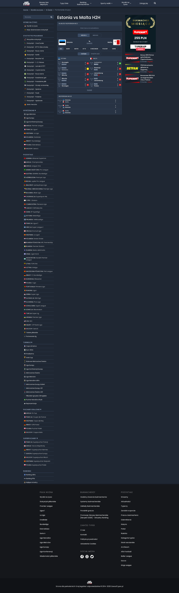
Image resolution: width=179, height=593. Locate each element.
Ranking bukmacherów (83, 3)
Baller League (126, 556)
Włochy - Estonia (64, 78)
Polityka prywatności (88, 539)
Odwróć (89, 43)
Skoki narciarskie (128, 542)
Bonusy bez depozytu (44, 3)
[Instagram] (87, 556)
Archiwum (125, 547)
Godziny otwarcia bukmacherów (93, 497)
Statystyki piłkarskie (48, 501)
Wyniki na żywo (125, 3)
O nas (82, 530)
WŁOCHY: (32, 149)
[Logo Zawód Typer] (26, 3)
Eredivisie (43, 520)
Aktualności (125, 501)
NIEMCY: (33, 141)
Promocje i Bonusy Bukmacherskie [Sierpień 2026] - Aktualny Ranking (94, 516)
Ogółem (83, 54)
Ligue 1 (42, 510)
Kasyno (124, 524)
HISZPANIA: (32, 133)
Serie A (42, 533)
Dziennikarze (126, 520)
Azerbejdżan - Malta (98, 62)
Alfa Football (126, 551)
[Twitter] (92, 556)
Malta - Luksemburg (98, 78)
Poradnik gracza (87, 510)
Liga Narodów (45, 538)
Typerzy (124, 506)
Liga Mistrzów (31, 114)
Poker (123, 529)
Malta (110, 42)
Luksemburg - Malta (98, 72)
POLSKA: (33, 145)
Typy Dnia (64, 3)
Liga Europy (30, 118)
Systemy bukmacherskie (90, 501)
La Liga (42, 515)
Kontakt (83, 534)
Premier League (46, 506)
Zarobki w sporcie (128, 510)
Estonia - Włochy (64, 72)
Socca (123, 560)
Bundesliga (44, 524)
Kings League (126, 565)
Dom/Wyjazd (95, 54)
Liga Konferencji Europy (34, 122)
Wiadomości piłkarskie (49, 556)
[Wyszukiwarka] (155, 3)
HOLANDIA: (33, 137)
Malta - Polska (95, 83)
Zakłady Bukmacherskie (90, 506)
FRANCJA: (32, 129)
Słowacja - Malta (96, 67)
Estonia (70, 42)
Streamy (124, 497)
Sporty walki (106, 3)
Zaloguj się (144, 3)
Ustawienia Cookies (88, 544)
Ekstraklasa (44, 529)
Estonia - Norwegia (65, 83)
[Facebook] (82, 556)
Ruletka (124, 533)
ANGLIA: (34, 126)
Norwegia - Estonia (65, 62)
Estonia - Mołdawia (65, 67)
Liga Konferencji (46, 551)
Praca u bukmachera (129, 515)
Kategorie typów (128, 538)
